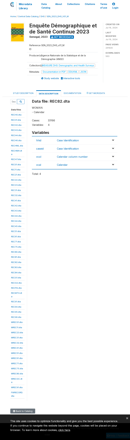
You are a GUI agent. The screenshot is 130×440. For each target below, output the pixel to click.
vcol (38, 156)
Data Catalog (45, 6)
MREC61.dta (17, 358)
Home (13, 16)
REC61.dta (16, 236)
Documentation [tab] (72, 93)
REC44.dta (16, 221)
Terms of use (103, 6)
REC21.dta (16, 174)
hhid (38, 140)
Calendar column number (72, 156)
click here (64, 430)
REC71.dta (16, 241)
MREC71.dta (17, 363)
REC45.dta (16, 226)
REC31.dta (16, 190)
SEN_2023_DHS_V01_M (58, 16)
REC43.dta (16, 210)
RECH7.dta (16, 159)
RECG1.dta (16, 277)
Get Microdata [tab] (96, 93)
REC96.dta (16, 317)
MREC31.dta (17, 337)
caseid (40, 148)
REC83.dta (16, 267)
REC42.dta (16, 205)
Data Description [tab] (48, 93)
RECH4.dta (16, 135)
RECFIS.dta (16, 288)
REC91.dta (16, 301)
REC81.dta (16, 257)
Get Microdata (63, 37)
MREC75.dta (17, 368)
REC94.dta (16, 306)
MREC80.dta (17, 373)
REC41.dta (16, 200)
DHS (43, 16)
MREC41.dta (17, 348)
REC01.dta (16, 164)
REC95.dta (16, 312)
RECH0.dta (16, 114)
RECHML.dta (17, 145)
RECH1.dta (16, 120)
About (58, 4)
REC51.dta (16, 231)
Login (115, 8)
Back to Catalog (23, 411)
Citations (90, 4)
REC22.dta (16, 180)
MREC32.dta (17, 342)
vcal (38, 164)
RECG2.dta (16, 283)
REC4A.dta (16, 216)
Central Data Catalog (28, 16)
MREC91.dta (17, 387)
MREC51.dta (17, 353)
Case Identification (68, 140)
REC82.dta (16, 262)
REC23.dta (16, 185)
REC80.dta (16, 252)
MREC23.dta (17, 332)
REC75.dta (16, 247)
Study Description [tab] (23, 93)
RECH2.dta (16, 125)
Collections (73, 4)
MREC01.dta (17, 322)
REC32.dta (16, 195)
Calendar (62, 164)
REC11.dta (15, 169)
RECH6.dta (16, 140)
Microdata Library (25, 6)
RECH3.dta (16, 130)
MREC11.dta (16, 327)
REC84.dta (16, 272)
